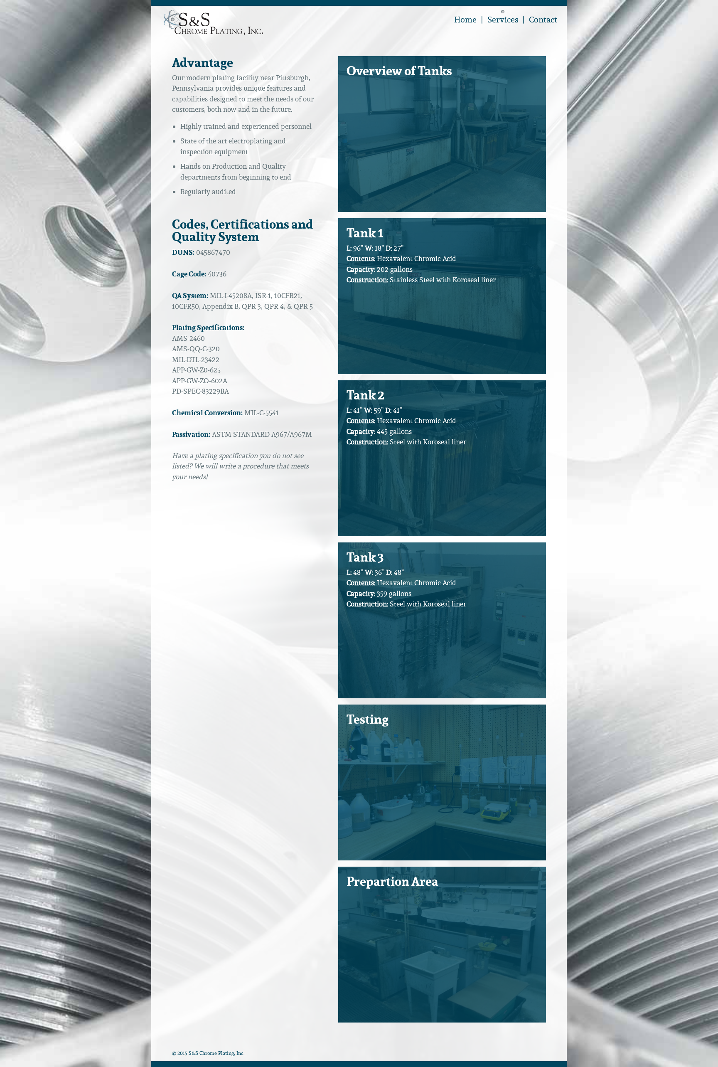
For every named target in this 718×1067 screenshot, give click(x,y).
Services (502, 19)
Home (465, 19)
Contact (543, 19)
